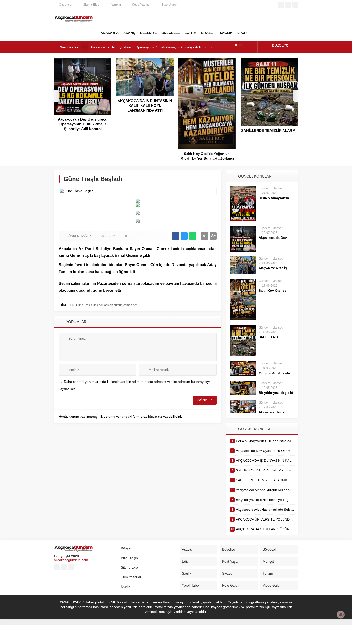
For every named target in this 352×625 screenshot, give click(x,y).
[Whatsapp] (295, 5)
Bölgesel (269, 549)
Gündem (73, 236)
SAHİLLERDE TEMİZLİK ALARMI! (269, 130)
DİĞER (255, 32)
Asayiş (187, 549)
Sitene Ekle (91, 4)
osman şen (130, 305)
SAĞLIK (226, 33)
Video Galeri (272, 585)
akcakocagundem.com (71, 560)
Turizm (268, 573)
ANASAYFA (110, 33)
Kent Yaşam (231, 561)
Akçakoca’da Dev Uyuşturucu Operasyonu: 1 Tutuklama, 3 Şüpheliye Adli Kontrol (151, 47)
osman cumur (113, 305)
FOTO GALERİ (267, 32)
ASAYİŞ (129, 33)
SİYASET (208, 33)
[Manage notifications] (341, 614)
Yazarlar (115, 4)
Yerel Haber (191, 585)
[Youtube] (288, 5)
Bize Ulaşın (169, 4)
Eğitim (186, 561)
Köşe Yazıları (141, 4)
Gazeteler (65, 4)
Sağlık (86, 236)
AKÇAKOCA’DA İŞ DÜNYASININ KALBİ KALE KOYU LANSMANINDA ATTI (145, 105)
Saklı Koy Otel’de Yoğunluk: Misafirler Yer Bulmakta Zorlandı (207, 156)
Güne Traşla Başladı (89, 305)
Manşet (277, 188)
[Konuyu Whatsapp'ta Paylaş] (192, 236)
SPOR (242, 33)
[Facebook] (281, 5)
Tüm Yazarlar (131, 577)
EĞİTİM (190, 33)
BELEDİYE (148, 33)
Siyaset (227, 573)
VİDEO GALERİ (279, 32)
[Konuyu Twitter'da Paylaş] (184, 236)
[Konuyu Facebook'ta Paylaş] (175, 236)
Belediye (228, 549)
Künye (126, 548)
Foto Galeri (230, 585)
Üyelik (125, 586)
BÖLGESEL (170, 33)
